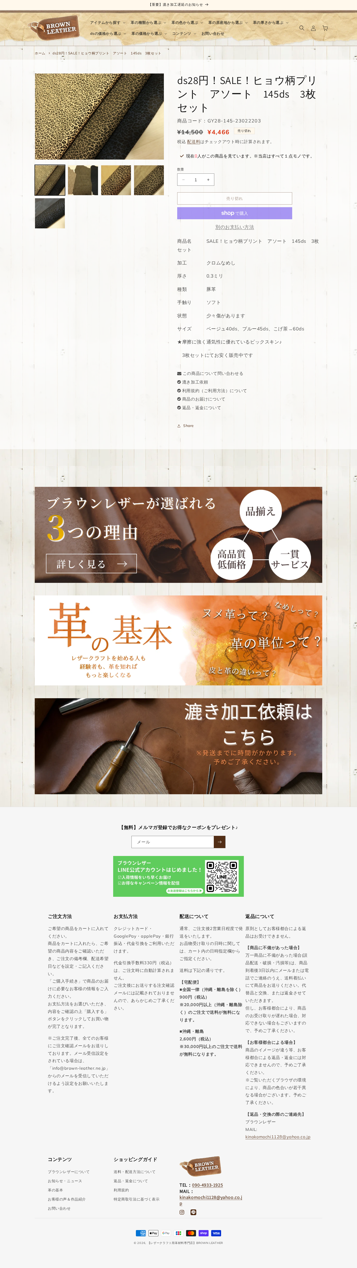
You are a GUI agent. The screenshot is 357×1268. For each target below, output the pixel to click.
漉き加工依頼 (195, 382)
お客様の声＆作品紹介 (67, 1199)
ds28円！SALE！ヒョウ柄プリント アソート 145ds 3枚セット (107, 53)
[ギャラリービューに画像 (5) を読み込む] (50, 213)
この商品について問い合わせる (213, 373)
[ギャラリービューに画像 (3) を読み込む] (116, 180)
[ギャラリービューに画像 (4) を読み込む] (149, 180)
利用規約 (121, 1190)
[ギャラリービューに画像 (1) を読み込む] (50, 180)
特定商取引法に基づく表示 (136, 1199)
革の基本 (55, 1190)
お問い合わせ (59, 1208)
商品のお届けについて (204, 399)
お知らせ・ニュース (65, 1181)
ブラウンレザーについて (69, 1171)
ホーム (40, 53)
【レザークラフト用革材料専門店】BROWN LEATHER (185, 1243)
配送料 (193, 141)
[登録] (219, 842)
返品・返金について (201, 407)
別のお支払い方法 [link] (234, 227)
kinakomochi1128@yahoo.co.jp (277, 1136)
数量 (180, 169)
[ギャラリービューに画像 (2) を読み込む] (83, 180)
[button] (107, 22)
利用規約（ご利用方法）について (214, 390)
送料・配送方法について (135, 1171)
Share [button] (188, 425)
